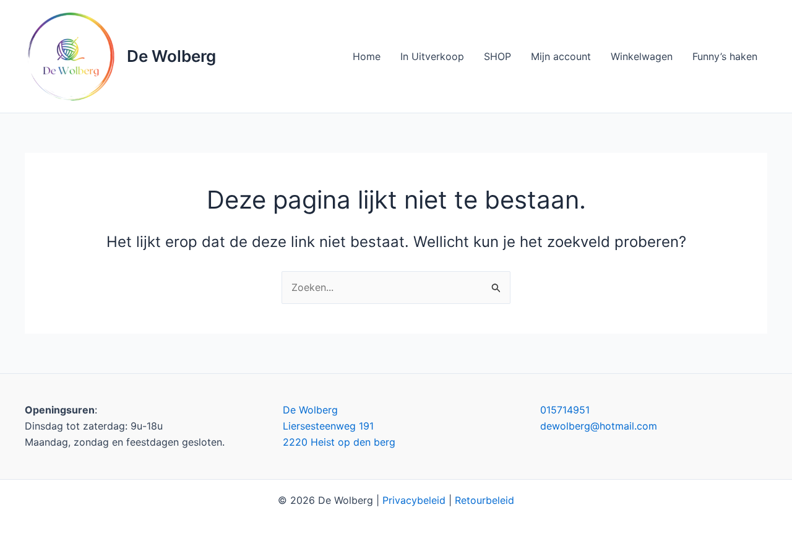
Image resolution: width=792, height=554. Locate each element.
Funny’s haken (724, 56)
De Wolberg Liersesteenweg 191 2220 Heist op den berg (339, 426)
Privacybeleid (414, 500)
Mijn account (561, 56)
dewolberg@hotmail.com (598, 426)
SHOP (497, 56)
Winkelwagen (642, 56)
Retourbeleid (484, 500)
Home (367, 56)
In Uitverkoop (432, 56)
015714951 (565, 410)
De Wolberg (171, 56)
